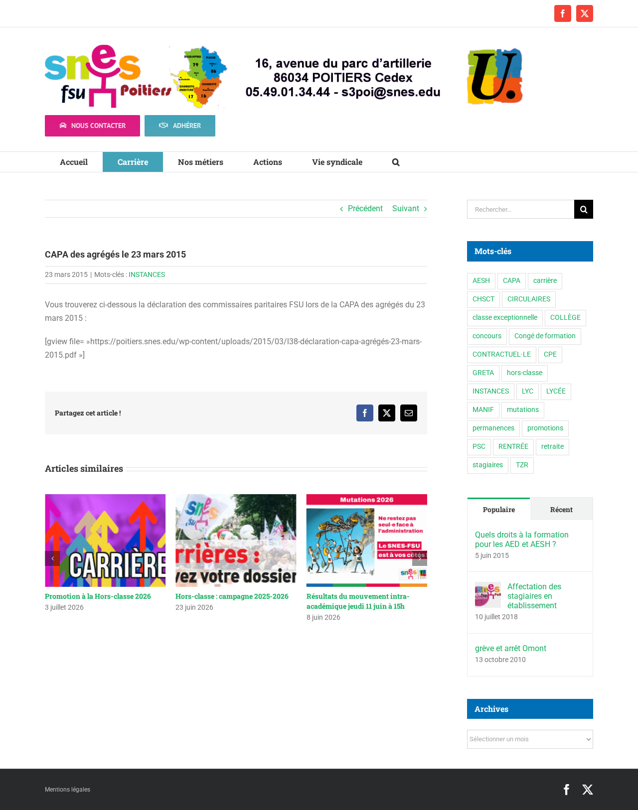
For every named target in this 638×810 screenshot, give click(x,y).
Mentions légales (67, 789)
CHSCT (483, 299)
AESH (481, 280)
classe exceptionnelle (505, 317)
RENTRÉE (513, 446)
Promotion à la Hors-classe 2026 (98, 596)
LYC (527, 391)
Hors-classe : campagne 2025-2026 (232, 596)
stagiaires (488, 465)
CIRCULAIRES (528, 299)
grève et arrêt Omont (510, 648)
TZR (522, 465)
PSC (479, 446)
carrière (545, 280)
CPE (550, 354)
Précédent (365, 208)
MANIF (483, 409)
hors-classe (524, 373)
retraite (552, 446)
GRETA (483, 373)
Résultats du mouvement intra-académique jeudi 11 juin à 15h (358, 601)
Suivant (405, 208)
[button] (396, 162)
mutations (523, 409)
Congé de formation (545, 336)
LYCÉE (556, 391)
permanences (493, 428)
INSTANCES (147, 274)
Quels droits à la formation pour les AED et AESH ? (522, 539)
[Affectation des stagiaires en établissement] (488, 588)
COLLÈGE (565, 317)
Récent (561, 509)
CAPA (511, 280)
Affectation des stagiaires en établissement (534, 596)
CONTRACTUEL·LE (502, 354)
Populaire (499, 509)
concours (487, 336)
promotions (545, 428)
